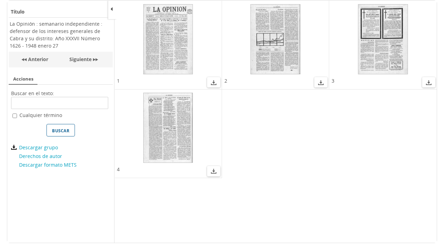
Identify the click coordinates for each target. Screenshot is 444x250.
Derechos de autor (40, 156)
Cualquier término (40, 115)
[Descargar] (214, 83)
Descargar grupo (38, 147)
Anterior (37, 59)
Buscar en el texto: (32, 93)
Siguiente (80, 59)
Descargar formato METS (47, 164)
